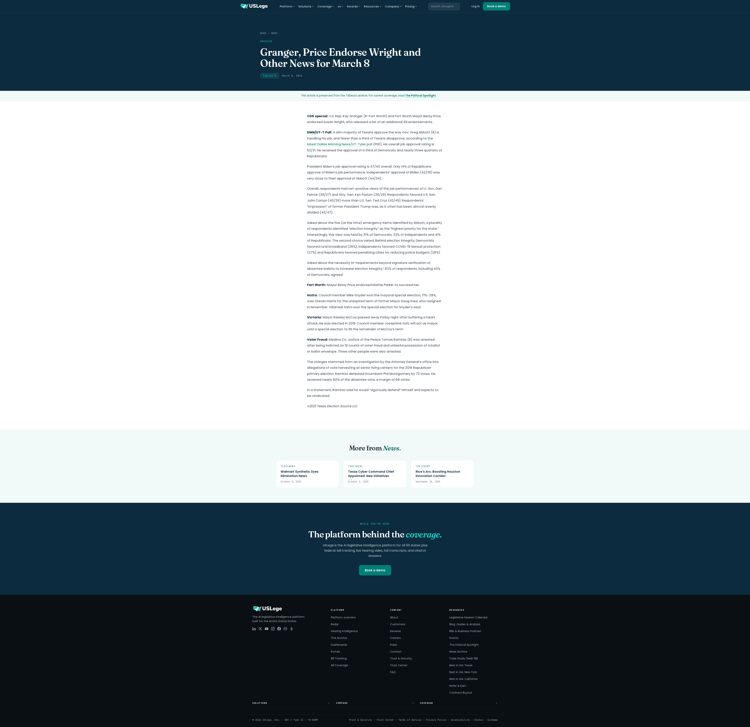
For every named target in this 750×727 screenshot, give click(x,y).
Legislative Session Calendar (468, 617)
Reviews (395, 631)
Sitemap (493, 720)
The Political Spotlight (420, 95)
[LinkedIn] (254, 629)
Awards (352, 6)
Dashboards (339, 645)
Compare (342, 703)
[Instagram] (273, 629)
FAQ (393, 672)
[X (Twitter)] (260, 629)
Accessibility (460, 720)
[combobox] (444, 6)
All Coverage (339, 665)
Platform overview (343, 617)
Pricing (409, 6)
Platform (286, 6)
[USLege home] (254, 6)
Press (393, 645)
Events (453, 638)
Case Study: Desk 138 (463, 658)
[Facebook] (279, 629)
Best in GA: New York (463, 672)
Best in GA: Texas (460, 665)
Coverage (324, 6)
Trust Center (398, 665)
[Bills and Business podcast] (291, 629)
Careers (395, 638)
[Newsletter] (285, 629)
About (394, 617)
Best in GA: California (463, 679)
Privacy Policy (436, 720)
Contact (396, 652)
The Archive (339, 638)
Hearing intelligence (344, 631)
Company (392, 6)
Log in (475, 6)
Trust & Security (401, 658)
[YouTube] (266, 629)
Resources (371, 6)
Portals (335, 652)
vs (339, 6)
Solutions (304, 6)
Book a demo (496, 6)
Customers (397, 624)
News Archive (458, 652)
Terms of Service (410, 720)
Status (478, 720)
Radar (335, 624)
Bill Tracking (339, 658)
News (263, 33)
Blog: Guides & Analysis (464, 624)
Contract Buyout (460, 693)
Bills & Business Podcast (465, 631)
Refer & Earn (457, 686)
